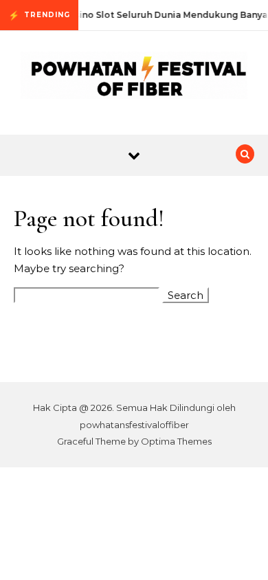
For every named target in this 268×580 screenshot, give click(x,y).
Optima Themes (176, 441)
